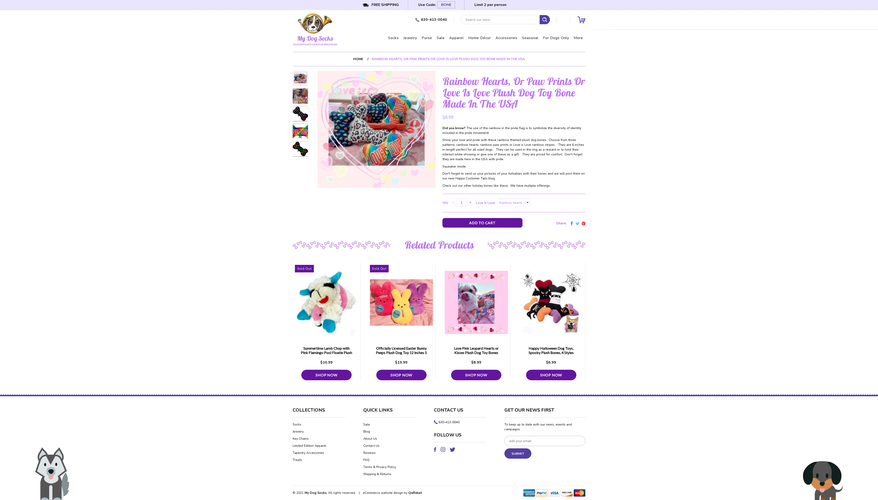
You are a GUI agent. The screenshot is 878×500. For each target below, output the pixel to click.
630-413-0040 (449, 422)
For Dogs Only (556, 37)
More (578, 37)
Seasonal (530, 37)
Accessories (506, 37)
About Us (370, 438)
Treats (297, 460)
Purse (427, 37)
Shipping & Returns (377, 474)
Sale (441, 37)
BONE (446, 4)
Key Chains (301, 438)
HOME (358, 59)
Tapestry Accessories (308, 453)
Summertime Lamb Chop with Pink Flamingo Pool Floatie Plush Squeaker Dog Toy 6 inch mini (326, 352)
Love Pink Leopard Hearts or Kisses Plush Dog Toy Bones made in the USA (476, 352)
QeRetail (415, 493)
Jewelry (410, 37)
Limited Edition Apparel (309, 446)
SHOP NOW (326, 375)
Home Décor (479, 37)
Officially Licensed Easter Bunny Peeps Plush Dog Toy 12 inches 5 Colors (401, 352)
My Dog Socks (316, 493)
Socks (393, 37)
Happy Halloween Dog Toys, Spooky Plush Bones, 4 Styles (551, 350)
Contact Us (371, 446)
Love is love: (486, 203)
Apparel (456, 37)
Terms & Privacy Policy (379, 467)
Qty (445, 202)
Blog (366, 431)
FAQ (366, 460)
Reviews (369, 453)
